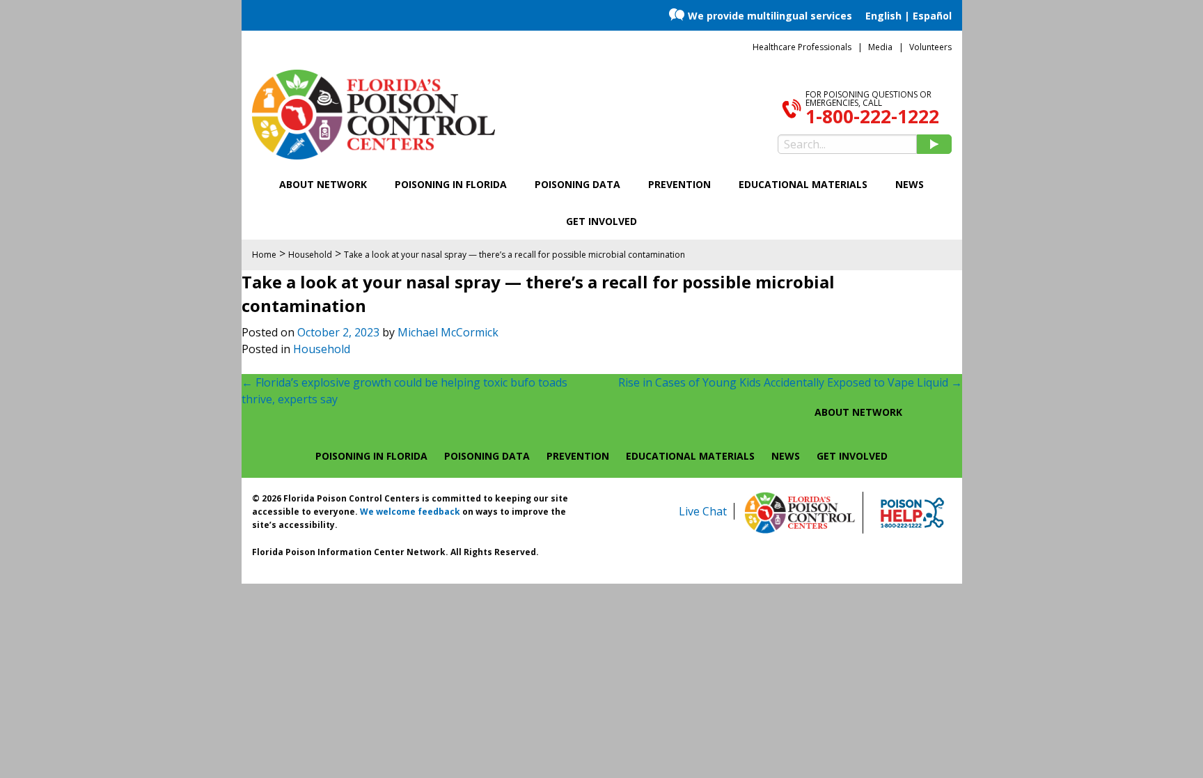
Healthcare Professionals (802, 47)
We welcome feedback (410, 512)
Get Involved (601, 221)
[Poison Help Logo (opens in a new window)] (912, 513)
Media (880, 47)
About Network (323, 184)
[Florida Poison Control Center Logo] (800, 513)
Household (321, 349)
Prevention (679, 184)
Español (932, 15)
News (909, 184)
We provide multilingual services (770, 15)
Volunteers (930, 47)
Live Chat (703, 511)
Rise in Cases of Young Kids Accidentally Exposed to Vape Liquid (790, 382)
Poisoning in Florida (451, 184)
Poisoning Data (577, 184)
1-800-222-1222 (872, 116)
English (883, 15)
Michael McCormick (448, 332)
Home (264, 254)
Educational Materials (803, 184)
